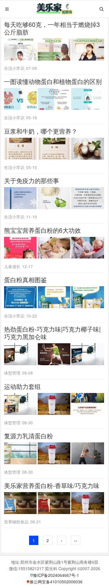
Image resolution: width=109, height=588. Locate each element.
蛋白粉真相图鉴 (25, 279)
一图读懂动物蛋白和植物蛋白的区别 (53, 81)
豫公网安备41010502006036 (56, 581)
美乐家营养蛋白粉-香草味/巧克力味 (51, 485)
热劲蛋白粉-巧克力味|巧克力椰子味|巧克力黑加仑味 (52, 333)
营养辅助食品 (16, 522)
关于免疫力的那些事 (31, 180)
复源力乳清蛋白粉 (28, 435)
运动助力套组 (22, 386)
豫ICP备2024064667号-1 (56, 575)
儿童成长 (12, 266)
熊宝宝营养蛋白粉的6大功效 (42, 230)
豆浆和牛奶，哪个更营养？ (40, 131)
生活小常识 (14, 68)
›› (75, 540)
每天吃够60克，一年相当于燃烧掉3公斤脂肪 (52, 28)
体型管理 (12, 373)
